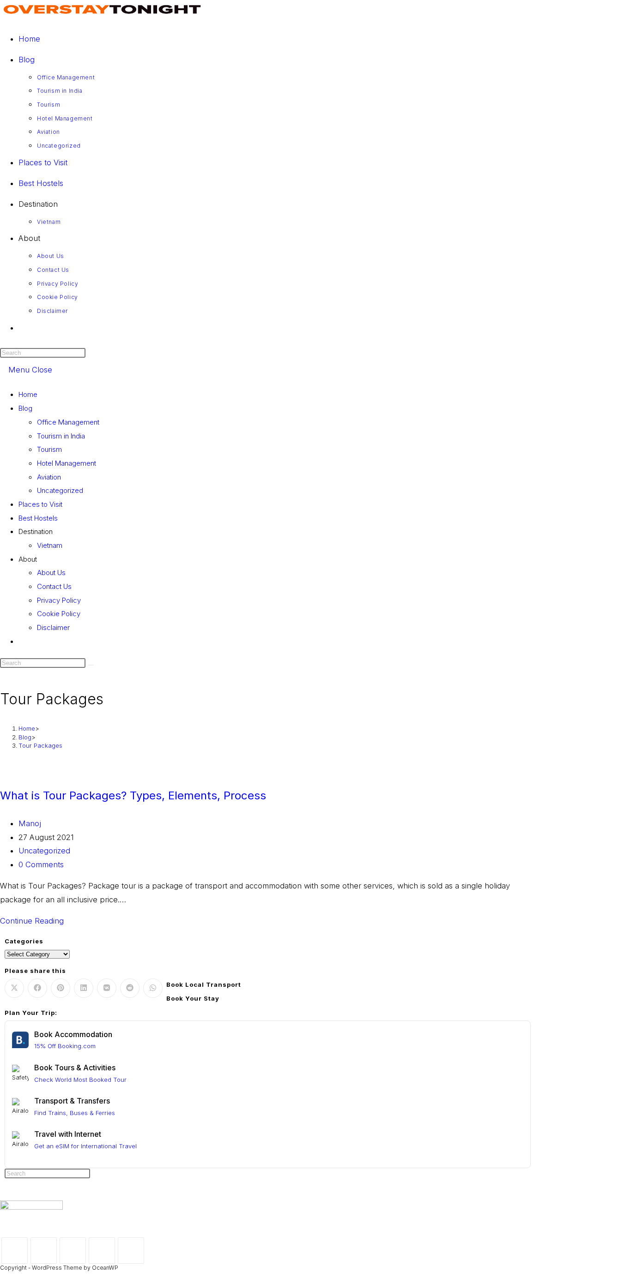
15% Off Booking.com (65, 1046)
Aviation (49, 477)
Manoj (29, 823)
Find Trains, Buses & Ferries (74, 1112)
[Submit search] (91, 665)
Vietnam (49, 545)
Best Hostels (38, 518)
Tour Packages (40, 745)
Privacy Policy (59, 600)
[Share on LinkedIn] (83, 988)
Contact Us (54, 586)
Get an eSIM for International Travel (85, 1146)
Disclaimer (53, 627)
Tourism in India (61, 436)
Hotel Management (66, 463)
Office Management (68, 422)
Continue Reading (35, 920)
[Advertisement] (315, 1244)
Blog (25, 408)
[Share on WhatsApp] (153, 988)
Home (27, 394)
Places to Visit (40, 504)
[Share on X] (14, 988)
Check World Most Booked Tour (80, 1079)
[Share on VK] (106, 988)
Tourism (49, 449)
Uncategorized (60, 490)
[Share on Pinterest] (60, 988)
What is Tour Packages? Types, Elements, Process (133, 795)
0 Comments (41, 864)
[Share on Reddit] (130, 988)
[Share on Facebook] (37, 988)
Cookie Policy (58, 613)
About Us (51, 572)
